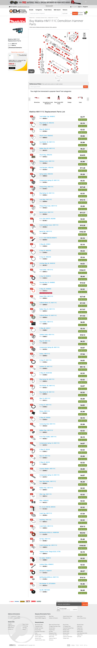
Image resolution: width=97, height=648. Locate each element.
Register (85, 6)
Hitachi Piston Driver (67, 616)
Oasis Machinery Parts (82, 633)
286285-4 (45, 118)
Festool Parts (38, 629)
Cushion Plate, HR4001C (46, 564)
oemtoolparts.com (22, 645)
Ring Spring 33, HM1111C (46, 193)
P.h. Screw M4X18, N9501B (47, 507)
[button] (29, 99)
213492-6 (45, 252)
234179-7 (45, 445)
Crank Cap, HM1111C (45, 513)
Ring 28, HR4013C (44, 129)
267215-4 (45, 585)
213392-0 (45, 284)
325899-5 (45, 528)
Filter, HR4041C (44, 500)
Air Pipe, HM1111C (44, 538)
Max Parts (51, 616)
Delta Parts (79, 626)
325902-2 (45, 298)
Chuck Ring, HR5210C (45, 154)
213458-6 (45, 374)
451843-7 (45, 438)
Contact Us (10, 629)
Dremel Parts (52, 628)
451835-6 (45, 214)
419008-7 (45, 559)
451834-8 (45, 425)
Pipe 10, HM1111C (44, 398)
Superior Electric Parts (40, 640)
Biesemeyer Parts (39, 624)
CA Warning (25, 626)
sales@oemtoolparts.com (23, 6)
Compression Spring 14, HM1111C (49, 443)
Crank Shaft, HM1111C (46, 526)
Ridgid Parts (80, 635)
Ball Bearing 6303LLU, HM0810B (49, 532)
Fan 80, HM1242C (44, 590)
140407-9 (45, 547)
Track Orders (25, 624)
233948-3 (45, 124)
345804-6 (45, 175)
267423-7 (45, 387)
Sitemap (24, 627)
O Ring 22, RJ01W (44, 449)
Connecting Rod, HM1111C (47, 424)
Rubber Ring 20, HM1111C (47, 309)
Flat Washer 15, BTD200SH (47, 583)
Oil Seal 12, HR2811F (45, 570)
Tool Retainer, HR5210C (46, 167)
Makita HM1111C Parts (53, 17)
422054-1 (45, 432)
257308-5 (45, 131)
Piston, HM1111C (44, 411)
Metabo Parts (38, 635)
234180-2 (45, 182)
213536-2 (45, 362)
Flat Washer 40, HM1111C (47, 385)
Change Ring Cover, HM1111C (48, 206)
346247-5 (45, 144)
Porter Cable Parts (39, 636)
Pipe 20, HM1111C (44, 456)
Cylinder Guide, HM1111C (46, 334)
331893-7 (45, 457)
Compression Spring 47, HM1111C (49, 180)
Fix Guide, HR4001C (45, 558)
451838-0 (45, 515)
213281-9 (45, 278)
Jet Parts (51, 631)
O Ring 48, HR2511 (44, 328)
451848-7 (45, 540)
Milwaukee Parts (66, 618)
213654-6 (45, 246)
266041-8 (45, 553)
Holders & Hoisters (53, 618)
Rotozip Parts (38, 638)
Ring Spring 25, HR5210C (46, 123)
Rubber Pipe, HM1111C (46, 430)
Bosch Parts (66, 624)
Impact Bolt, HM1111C (46, 296)
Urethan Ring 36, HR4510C (47, 263)
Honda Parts (80, 629)
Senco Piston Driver (81, 618)
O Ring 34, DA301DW (45, 373)
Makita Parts (32, 17)
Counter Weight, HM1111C (47, 468)
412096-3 (45, 323)
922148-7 (45, 220)
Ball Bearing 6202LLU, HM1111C (49, 577)
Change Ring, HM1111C (46, 186)
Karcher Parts (66, 631)
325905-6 (45, 355)
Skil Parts (79, 636)
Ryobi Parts (51, 636)
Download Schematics (15, 47)
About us (10, 624)
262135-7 (45, 265)
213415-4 (45, 419)
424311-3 (45, 496)
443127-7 (45, 502)
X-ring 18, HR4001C (45, 276)
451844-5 (45, 483)
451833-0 (45, 413)
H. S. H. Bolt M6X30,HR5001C (48, 237)
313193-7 (45, 188)
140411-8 (45, 233)
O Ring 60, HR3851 (44, 244)
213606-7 (45, 330)
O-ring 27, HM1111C (45, 360)
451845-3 (45, 227)
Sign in (79, 6)
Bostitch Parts (80, 624)
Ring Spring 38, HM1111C (46, 379)
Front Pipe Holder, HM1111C (47, 436)
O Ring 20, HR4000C (45, 288)
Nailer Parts (79, 616)
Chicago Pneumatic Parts (54, 626)
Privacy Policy (11, 627)
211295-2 (45, 579)
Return (24, 629)
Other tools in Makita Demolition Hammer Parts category (43, 27)
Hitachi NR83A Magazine (40, 618)
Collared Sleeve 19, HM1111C (48, 302)
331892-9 (45, 368)
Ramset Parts (66, 633)
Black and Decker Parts (54, 624)
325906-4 (45, 470)
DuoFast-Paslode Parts (40, 616)
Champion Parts (38, 626)
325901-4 (45, 271)
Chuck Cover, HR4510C (46, 135)
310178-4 (45, 169)
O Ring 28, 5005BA (44, 417)
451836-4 (45, 163)
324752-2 (45, 156)
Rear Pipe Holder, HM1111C (47, 481)
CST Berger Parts (67, 626)
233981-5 (45, 381)
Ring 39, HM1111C (44, 341)
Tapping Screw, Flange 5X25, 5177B (49, 551)
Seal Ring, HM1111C (45, 519)
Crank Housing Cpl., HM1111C (48, 545)
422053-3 (45, 311)
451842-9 (45, 207)
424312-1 (45, 521)
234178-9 (45, 349)
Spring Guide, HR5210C (46, 174)
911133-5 (45, 508)
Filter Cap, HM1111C (45, 494)
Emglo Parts (80, 628)
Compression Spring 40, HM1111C (49, 347)
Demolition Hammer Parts (41, 17)
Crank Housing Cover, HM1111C (48, 225)
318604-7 (45, 336)
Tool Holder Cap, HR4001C (47, 116)
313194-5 (45, 342)
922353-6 (45, 239)
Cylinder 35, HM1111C (45, 366)
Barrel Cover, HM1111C (46, 212)
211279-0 (45, 534)
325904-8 (45, 201)
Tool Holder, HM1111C (46, 269)
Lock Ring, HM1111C (45, 199)
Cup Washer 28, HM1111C (47, 142)
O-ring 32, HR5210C (45, 250)
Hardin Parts (52, 629)
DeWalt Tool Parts (39, 628)
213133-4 (45, 572)
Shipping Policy (11, 625)
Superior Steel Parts (67, 636)
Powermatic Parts (53, 635)
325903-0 (45, 304)
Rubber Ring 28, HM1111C (47, 148)
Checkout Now (80, 14)
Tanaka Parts (66, 638)
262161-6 (45, 150)
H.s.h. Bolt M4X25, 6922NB (47, 218)
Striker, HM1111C (44, 353)
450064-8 (45, 137)
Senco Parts (66, 635)
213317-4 (45, 290)
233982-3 (45, 195)
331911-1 (45, 400)
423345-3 (45, 566)
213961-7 (45, 451)
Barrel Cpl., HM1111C (45, 231)
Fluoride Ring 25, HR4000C (47, 282)
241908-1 (45, 591)
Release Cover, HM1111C (46, 161)
